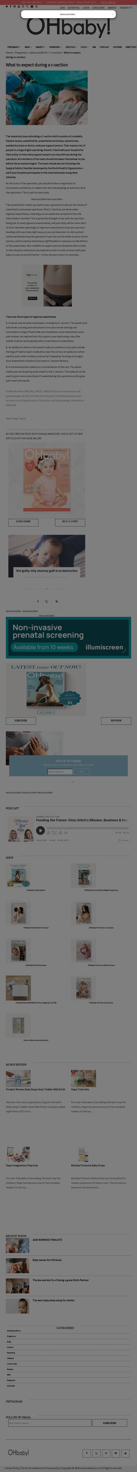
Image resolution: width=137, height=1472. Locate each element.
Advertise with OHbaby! (67, 14)
